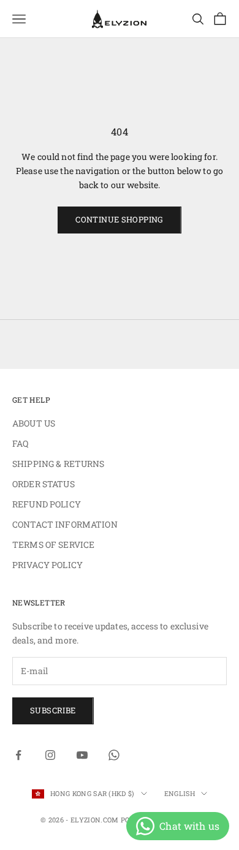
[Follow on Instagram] (50, 755)
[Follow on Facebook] (18, 755)
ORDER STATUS (43, 484)
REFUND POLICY (46, 504)
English (179, 793)
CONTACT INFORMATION (65, 524)
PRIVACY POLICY (47, 565)
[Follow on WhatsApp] (114, 755)
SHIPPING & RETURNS (58, 463)
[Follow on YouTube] (82, 755)
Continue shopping (119, 219)
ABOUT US (33, 423)
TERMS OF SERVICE (53, 544)
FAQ (20, 443)
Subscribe (53, 710)
